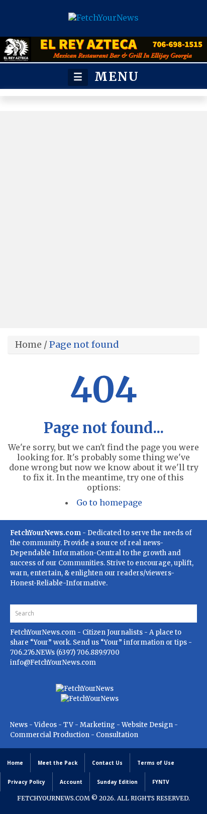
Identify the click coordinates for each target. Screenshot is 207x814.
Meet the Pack (57, 762)
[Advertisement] (103, 219)
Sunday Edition (117, 781)
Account (71, 781)
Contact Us (107, 762)
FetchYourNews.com (43, 632)
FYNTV (160, 781)
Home (28, 344)
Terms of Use (155, 762)
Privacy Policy (26, 781)
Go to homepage (109, 502)
